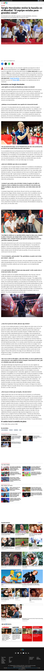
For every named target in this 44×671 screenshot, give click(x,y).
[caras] (27, 627)
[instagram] (15, 653)
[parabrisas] (37, 627)
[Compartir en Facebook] (2, 64)
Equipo (38, 657)
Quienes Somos (31, 657)
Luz (9, 659)
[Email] (12, 64)
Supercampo (11, 657)
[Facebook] (18, 653)
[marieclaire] (17, 627)
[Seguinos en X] (20, 653)
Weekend (3, 662)
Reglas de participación (39, 658)
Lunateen (10, 661)
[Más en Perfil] (8, 624)
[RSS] (25, 653)
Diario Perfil (4, 657)
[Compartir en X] (6, 64)
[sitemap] (28, 653)
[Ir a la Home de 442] (5, 3)
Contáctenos (31, 658)
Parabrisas (3, 663)
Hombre (3, 661)
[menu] (2, 3)
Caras (2, 658)
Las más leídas (5, 464)
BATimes (10, 662)
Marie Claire (4, 660)
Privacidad (31, 659)
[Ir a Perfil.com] (40, 1)
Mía (9, 660)
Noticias (3, 659)
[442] (22, 650)
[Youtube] (23, 653)
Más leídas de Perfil (6, 485)
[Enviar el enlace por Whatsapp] (9, 64)
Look (9, 658)
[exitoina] (6, 627)
